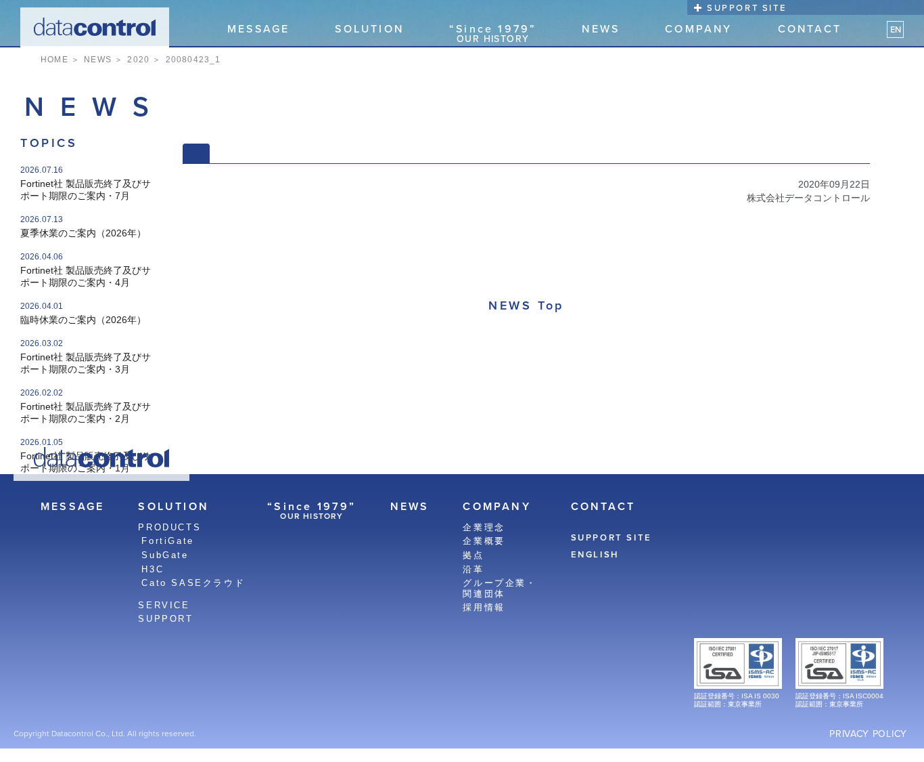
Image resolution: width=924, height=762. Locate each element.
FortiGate (167, 541)
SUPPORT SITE (746, 7)
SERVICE (163, 605)
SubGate (164, 555)
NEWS (601, 29)
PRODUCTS (169, 527)
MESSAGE (258, 29)
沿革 (473, 569)
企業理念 (484, 527)
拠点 (473, 555)
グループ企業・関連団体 (499, 588)
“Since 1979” (492, 33)
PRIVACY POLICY (868, 733)
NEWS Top (526, 305)
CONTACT (809, 29)
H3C (152, 569)
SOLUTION (369, 29)
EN (895, 29)
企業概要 (484, 541)
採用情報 (484, 607)
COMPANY (698, 29)
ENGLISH (595, 554)
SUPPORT (165, 619)
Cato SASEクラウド (193, 583)
